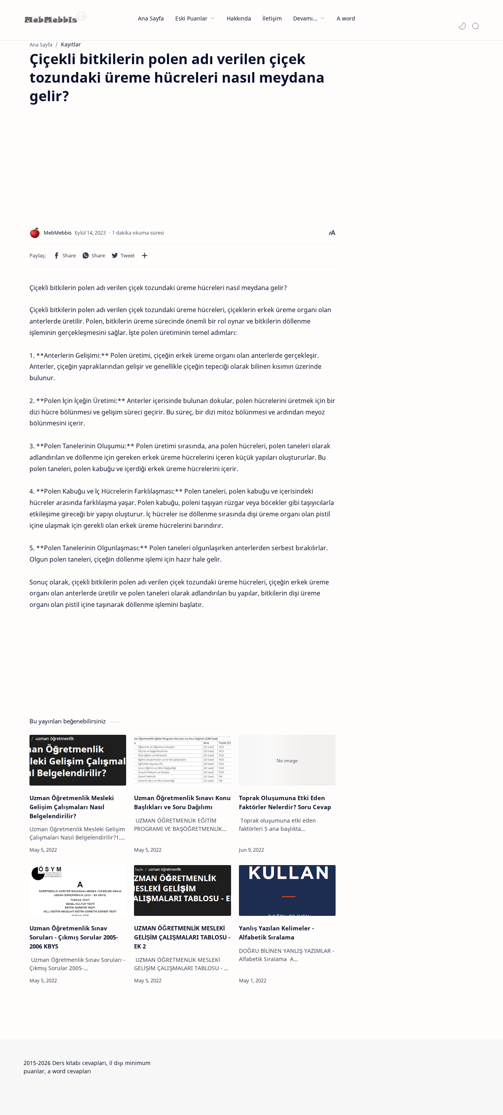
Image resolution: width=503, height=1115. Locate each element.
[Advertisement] (95, 160)
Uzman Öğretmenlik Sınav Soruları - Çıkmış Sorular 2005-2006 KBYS (73, 937)
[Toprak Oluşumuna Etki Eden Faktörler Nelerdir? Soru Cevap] (287, 760)
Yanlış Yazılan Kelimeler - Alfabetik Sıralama (276, 932)
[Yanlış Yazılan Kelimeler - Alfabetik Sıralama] (287, 890)
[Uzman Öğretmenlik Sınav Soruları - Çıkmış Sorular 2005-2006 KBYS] (77, 890)
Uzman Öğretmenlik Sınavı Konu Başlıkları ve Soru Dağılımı (182, 802)
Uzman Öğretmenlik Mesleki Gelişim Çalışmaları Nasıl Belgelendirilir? (71, 807)
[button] (462, 26)
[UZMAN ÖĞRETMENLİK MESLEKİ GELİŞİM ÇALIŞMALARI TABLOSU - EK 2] (182, 890)
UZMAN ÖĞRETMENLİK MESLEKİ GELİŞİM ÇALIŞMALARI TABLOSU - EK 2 (182, 937)
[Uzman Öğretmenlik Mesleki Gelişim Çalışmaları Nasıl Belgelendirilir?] (77, 760)
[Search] (475, 26)
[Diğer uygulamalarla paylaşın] (144, 255)
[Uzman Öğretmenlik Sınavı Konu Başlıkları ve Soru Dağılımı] (182, 760)
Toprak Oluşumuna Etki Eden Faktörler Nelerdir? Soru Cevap (285, 802)
